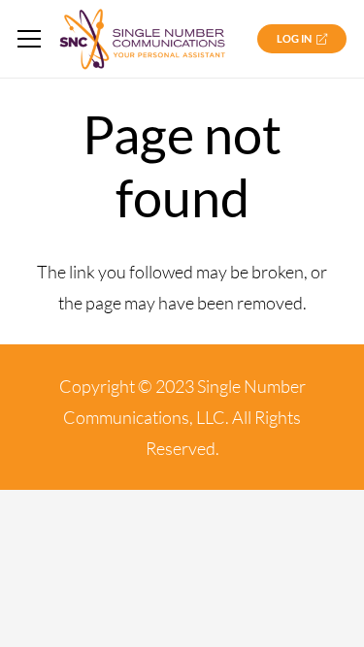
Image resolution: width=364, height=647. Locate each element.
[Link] (142, 39)
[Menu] (29, 39)
